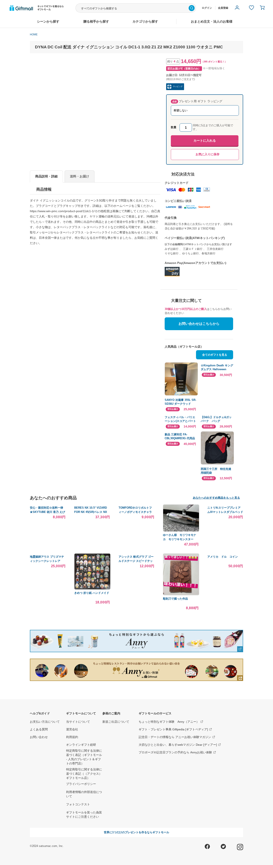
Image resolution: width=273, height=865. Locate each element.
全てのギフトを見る (214, 354)
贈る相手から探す (96, 21)
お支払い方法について (45, 721)
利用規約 (72, 737)
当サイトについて (78, 721)
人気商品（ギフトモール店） (184, 346)
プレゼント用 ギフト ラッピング (197, 101)
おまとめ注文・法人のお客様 (211, 21)
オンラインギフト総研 (81, 744)
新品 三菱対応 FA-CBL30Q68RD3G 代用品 (180, 436)
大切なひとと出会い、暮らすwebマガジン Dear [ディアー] (178, 744)
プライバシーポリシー (81, 784)
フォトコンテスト (78, 804)
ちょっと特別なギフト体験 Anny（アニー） (169, 721)
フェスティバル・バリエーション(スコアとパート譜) (180, 419)
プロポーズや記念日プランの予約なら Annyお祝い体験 (175, 752)
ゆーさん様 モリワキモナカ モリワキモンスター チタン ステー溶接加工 (179, 539)
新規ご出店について (115, 721)
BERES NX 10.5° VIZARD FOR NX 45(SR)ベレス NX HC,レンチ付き (90, 512)
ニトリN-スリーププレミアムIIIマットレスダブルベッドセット (225, 512)
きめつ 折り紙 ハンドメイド (91, 592)
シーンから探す (48, 21)
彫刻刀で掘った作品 (175, 598)
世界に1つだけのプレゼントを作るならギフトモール (136, 832)
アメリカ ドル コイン (222, 556)
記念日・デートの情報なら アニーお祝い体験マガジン (175, 737)
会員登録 (223, 7)
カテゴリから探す (145, 21)
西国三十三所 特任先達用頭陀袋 (216, 470)
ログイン (207, 7)
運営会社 (72, 729)
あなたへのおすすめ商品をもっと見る (216, 497)
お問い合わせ (39, 737)
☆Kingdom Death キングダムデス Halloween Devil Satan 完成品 (217, 367)
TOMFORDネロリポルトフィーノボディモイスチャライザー (135, 512)
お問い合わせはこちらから (199, 323)
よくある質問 (39, 729)
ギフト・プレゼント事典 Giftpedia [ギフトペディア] (173, 729)
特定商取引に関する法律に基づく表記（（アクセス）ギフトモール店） (84, 774)
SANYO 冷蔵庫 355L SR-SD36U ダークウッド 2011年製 (180, 402)
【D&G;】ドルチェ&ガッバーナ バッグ (216, 419)
